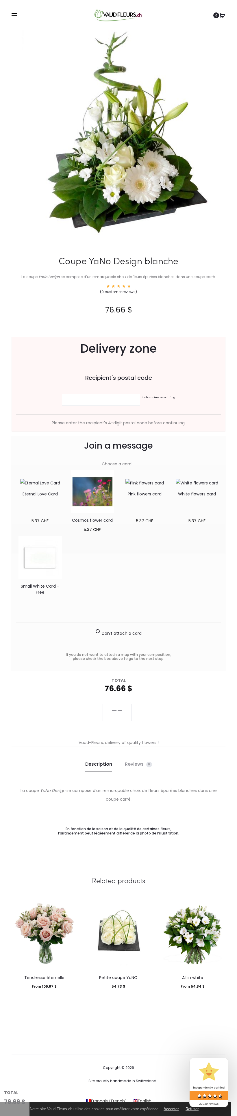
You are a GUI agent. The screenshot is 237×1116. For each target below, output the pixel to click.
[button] (114, 710)
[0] (222, 15)
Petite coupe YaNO (118, 977)
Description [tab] (98, 764)
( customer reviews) (118, 291)
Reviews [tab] (137, 764)
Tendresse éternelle (44, 977)
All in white (192, 977)
